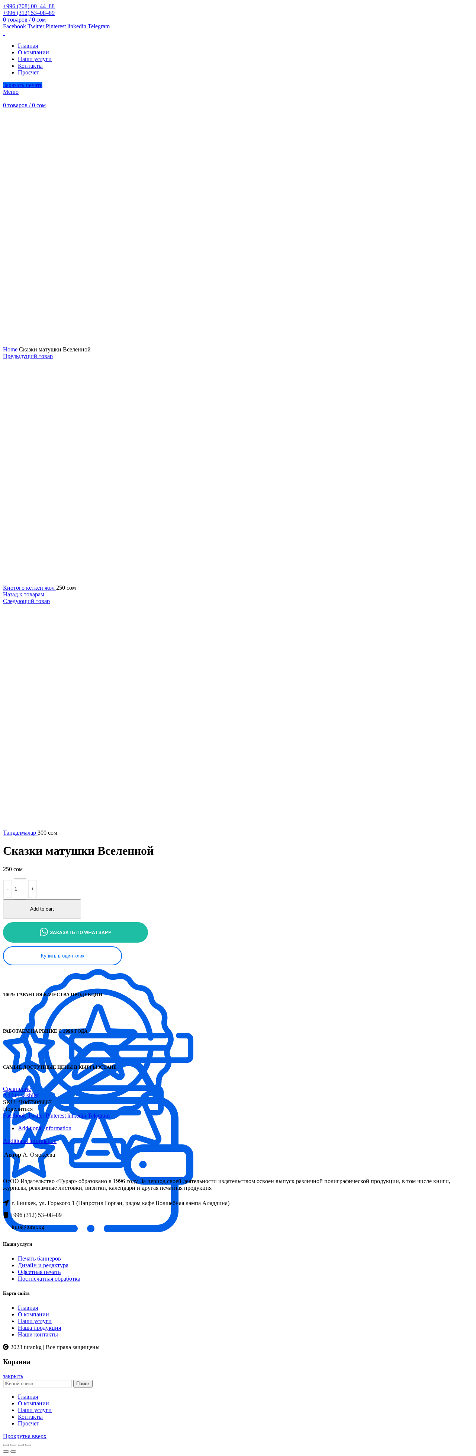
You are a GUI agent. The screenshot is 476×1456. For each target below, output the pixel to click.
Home (10, 349)
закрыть (13, 1376)
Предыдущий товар (28, 356)
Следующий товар (26, 601)
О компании (33, 1314)
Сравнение (17, 1089)
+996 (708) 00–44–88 (29, 6)
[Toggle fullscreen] (21, 1445)
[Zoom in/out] (28, 1445)
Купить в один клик (62, 956)
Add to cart (42, 909)
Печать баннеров (39, 1258)
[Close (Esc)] (6, 1445)
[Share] (13, 1445)
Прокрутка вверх (24, 1436)
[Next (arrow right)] (13, 1451)
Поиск (83, 1383)
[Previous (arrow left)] (6, 1451)
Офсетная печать (39, 1272)
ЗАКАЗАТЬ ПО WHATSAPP (81, 932)
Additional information (44, 1128)
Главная (28, 1307)
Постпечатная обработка (49, 1278)
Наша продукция (39, 1328)
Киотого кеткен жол (29, 587)
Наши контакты (38, 1334)
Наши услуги (35, 1321)
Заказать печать (22, 85)
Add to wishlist (21, 1095)
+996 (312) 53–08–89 (29, 13)
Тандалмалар (20, 832)
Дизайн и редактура (43, 1265)
